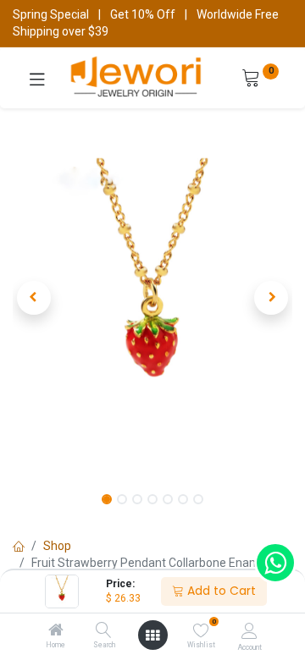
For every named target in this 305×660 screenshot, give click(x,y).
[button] (34, 297)
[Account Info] (249, 631)
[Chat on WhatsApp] (275, 563)
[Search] (104, 631)
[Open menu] (152, 635)
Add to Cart (220, 590)
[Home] (56, 631)
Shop (57, 546)
